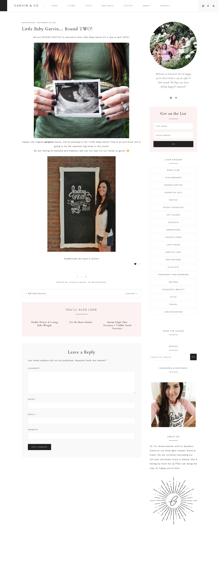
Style (173, 297)
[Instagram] (171, 98)
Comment (34, 368)
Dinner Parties (173, 185)
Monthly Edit (173, 252)
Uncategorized (173, 312)
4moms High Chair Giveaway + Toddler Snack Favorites (117, 325)
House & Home (173, 237)
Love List (130, 293)
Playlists (173, 267)
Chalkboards (173, 178)
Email (32, 414)
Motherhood (28, 22)
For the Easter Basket (81, 322)
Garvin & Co (26, 5)
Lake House (173, 245)
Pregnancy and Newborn (173, 275)
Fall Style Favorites (37, 293)
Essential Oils (173, 192)
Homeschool (173, 230)
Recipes (173, 282)
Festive (173, 200)
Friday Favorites (173, 207)
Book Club (173, 170)
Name (32, 399)
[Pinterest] (176, 98)
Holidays (173, 222)
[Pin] (85, 276)
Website (33, 429)
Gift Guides (173, 215)
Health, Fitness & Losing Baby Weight (44, 324)
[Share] (77, 276)
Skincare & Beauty (173, 289)
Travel (173, 304)
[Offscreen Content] (3, 5)
